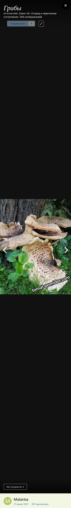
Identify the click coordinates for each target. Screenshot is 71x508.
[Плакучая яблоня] (66, 249)
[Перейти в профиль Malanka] (8, 501)
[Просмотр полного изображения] (41, 24)
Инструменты (15, 486)
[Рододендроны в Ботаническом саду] (4, 249)
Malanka (21, 499)
